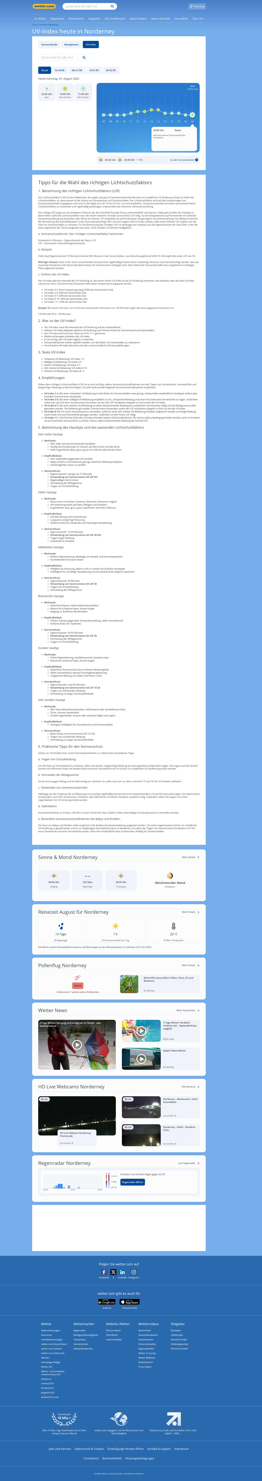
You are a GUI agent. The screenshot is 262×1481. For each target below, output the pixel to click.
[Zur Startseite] (44, 6)
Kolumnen (46, 1334)
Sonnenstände (49, 44)
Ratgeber (178, 1323)
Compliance (91, 1458)
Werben (45, 1357)
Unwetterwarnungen (52, 1339)
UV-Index (91, 44)
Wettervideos (148, 1323)
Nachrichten (144, 1330)
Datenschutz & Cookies (89, 1449)
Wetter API (46, 1366)
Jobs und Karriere (60, 1449)
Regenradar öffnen (132, 1182)
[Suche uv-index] (83, 57)
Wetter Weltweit (146, 1357)
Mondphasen (71, 44)
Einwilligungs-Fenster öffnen (125, 1449)
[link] (40, 19)
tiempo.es (46, 1378)
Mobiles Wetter (118, 1323)
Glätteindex (177, 1334)
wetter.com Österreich (52, 1353)
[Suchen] (111, 6)
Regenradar (80, 1330)
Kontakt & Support (159, 1449)
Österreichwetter (147, 1344)
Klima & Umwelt (179, 1348)
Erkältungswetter (179, 1344)
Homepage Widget (50, 1362)
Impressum (181, 1449)
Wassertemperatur (83, 1348)
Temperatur (80, 1339)
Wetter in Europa (147, 1353)
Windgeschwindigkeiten (86, 1334)
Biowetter (176, 1330)
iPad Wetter (112, 1334)
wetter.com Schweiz (51, 1348)
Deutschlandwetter (148, 1334)
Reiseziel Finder (179, 1339)
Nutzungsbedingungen (139, 1458)
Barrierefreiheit (112, 1458)
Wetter (46, 1323)
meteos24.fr (47, 1383)
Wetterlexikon (145, 1362)
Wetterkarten (84, 1323)
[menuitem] (40, 18)
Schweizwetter (145, 1339)
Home (34, 24)
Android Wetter (114, 1339)
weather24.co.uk (50, 1397)
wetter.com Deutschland (54, 1344)
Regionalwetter (146, 1348)
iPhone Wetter (113, 1330)
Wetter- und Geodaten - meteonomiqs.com (53, 1373)
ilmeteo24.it (47, 1387)
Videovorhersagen (50, 1330)
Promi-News (144, 1366)
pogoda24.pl (47, 1392)
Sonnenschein (81, 1344)
